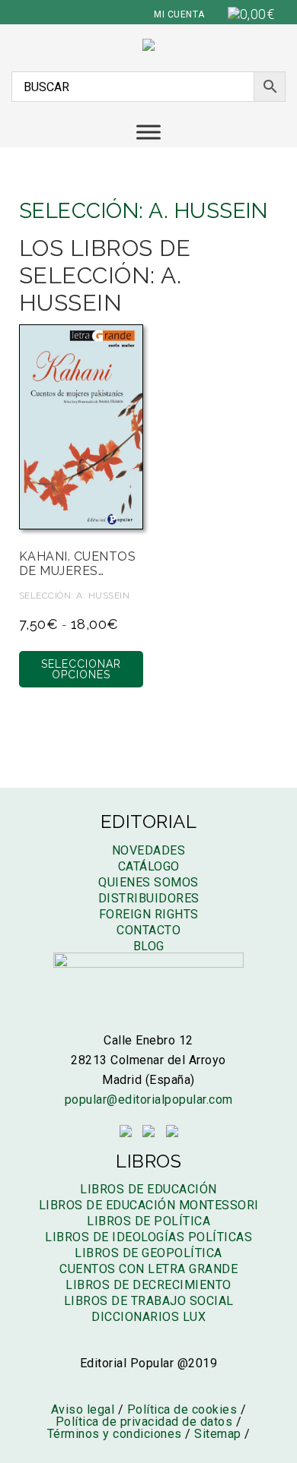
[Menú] (148, 132)
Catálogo (149, 866)
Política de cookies (182, 1409)
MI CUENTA (179, 14)
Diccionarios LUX (148, 1317)
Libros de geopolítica (148, 1253)
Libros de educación (148, 1189)
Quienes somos (148, 882)
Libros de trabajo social (149, 1301)
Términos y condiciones (114, 1434)
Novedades (149, 850)
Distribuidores (149, 898)
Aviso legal (83, 1409)
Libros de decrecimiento (148, 1285)
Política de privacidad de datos (144, 1421)
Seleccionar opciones (81, 669)
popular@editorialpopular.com (149, 1099)
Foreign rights (149, 914)
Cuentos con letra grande (148, 1269)
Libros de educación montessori (149, 1205)
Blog (148, 946)
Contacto (148, 930)
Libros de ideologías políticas (148, 1237)
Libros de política (148, 1221)
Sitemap (217, 1434)
